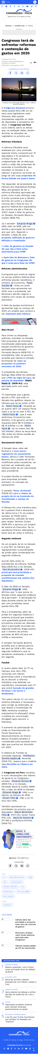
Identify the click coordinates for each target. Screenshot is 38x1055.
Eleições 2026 (19, 26)
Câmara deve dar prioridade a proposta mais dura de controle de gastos (25, 923)
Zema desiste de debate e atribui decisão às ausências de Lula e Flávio (20, 994)
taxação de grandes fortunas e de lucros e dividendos (18, 691)
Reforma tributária (10, 887)
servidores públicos (16, 877)
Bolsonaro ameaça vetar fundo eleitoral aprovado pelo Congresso (24, 936)
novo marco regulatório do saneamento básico (16, 454)
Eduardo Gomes (20, 781)
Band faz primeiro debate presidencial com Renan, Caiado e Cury (20, 981)
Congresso (7, 905)
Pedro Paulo (12, 406)
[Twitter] (14, 6)
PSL (23, 887)
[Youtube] (27, 6)
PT (4, 877)
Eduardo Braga (25, 223)
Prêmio (30, 26)
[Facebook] (10, 6)
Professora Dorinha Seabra (18, 757)
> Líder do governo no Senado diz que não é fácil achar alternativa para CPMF (17, 249)
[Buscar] (34, 2)
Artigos (21, 1040)
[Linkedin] (19, 6)
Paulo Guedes (8, 896)
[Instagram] (23, 6)
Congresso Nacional (14, 108)
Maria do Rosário (22, 817)
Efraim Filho (9, 798)
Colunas (13, 1040)
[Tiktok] (32, 6)
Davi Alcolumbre (11, 569)
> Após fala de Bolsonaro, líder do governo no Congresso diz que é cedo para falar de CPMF (18, 260)
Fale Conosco (30, 1040)
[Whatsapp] (2, 6)
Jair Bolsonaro (16, 882)
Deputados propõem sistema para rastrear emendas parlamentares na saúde (18, 1006)
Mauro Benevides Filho (17, 813)
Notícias (8, 26)
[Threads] (36, 6)
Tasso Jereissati (22, 490)
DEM (4, 882)
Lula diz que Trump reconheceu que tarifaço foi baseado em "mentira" (20, 1019)
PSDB (30, 877)
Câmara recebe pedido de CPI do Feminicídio (25, 947)
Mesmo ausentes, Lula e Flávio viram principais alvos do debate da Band (20, 969)
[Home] (19, 11)
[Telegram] (6, 6)
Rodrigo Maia (8, 891)
